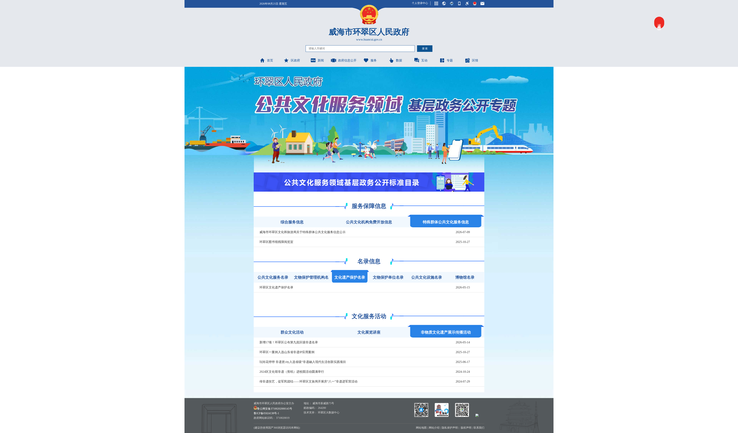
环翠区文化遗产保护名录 (276, 287)
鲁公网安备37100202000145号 (274, 408)
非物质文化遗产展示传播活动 (446, 332)
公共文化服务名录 (273, 277)
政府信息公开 (347, 60)
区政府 (295, 60)
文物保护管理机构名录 (311, 279)
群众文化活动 (292, 332)
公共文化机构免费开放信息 (369, 222)
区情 (475, 60)
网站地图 (421, 427)
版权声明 (466, 427)
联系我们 (479, 427)
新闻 (321, 60)
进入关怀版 (659, 23)
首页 (270, 60)
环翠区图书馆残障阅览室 (276, 241)
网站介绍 (434, 427)
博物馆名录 (465, 277)
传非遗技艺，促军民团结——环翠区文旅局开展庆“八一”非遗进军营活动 (308, 381)
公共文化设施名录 (426, 277)
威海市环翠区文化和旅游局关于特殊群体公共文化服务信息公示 (302, 232)
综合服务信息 (292, 222)
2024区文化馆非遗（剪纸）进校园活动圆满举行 (291, 371)
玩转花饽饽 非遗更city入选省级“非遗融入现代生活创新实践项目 (302, 361)
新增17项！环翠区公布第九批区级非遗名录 (288, 342)
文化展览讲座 (369, 332)
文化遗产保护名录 (349, 277)
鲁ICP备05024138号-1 (266, 413)
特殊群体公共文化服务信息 (446, 222)
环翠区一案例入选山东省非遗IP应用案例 (286, 352)
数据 (399, 60)
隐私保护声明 (450, 427)
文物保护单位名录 (388, 277)
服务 (374, 60)
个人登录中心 (420, 3)
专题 (450, 60)
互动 (424, 60)
